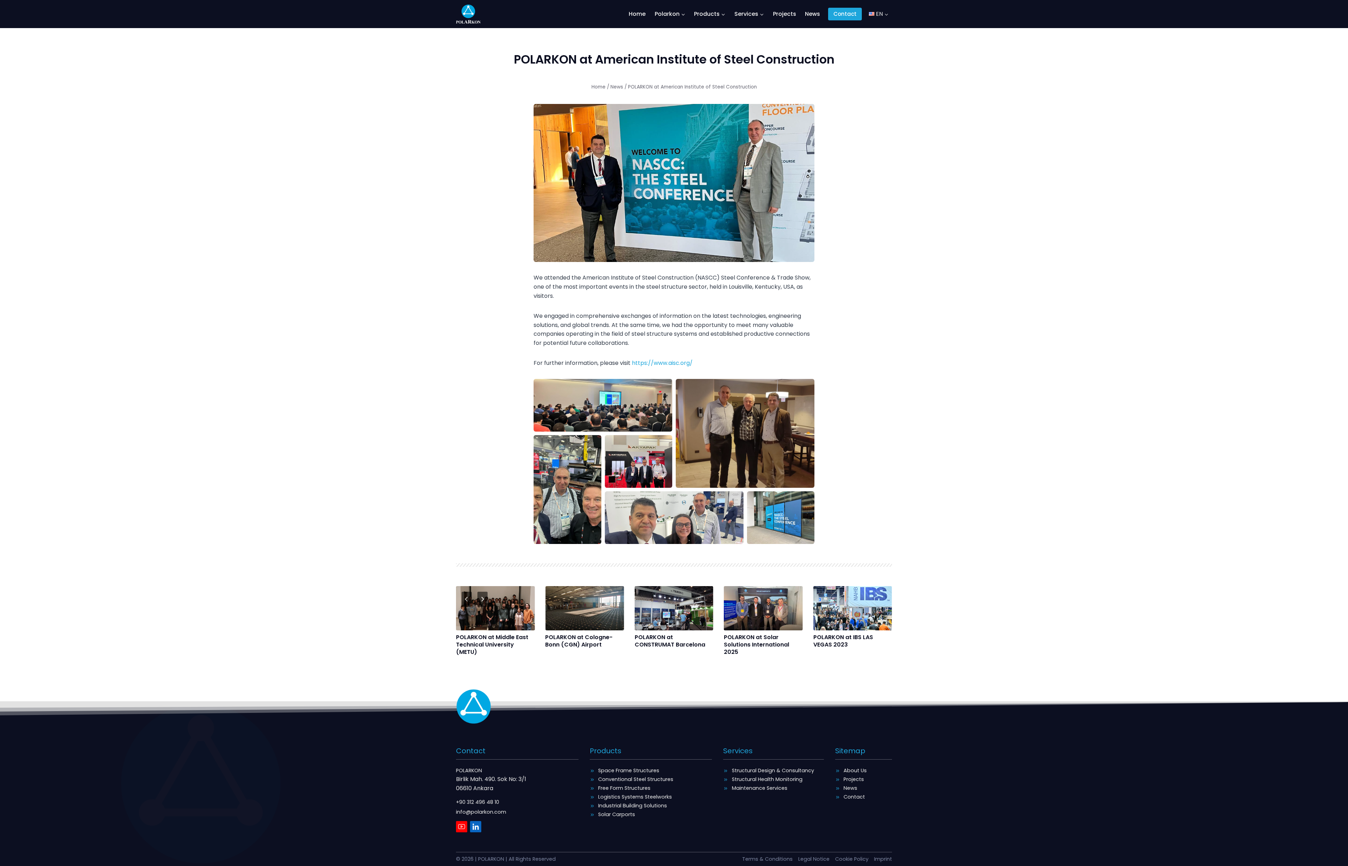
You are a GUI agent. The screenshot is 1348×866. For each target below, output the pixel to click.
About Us (855, 770)
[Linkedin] (475, 826)
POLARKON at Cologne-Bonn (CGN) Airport (579, 641)
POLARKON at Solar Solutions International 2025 (756, 645)
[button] (603, 405)
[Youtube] (461, 826)
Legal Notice (814, 858)
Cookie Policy (851, 858)
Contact (845, 14)
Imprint (883, 858)
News (812, 14)
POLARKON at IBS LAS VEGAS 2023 (843, 641)
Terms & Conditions (767, 858)
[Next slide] (482, 599)
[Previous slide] (467, 599)
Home (637, 14)
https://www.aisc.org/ (662, 363)
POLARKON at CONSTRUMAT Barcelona (670, 641)
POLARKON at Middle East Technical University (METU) (492, 645)
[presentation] (495, 608)
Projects (784, 14)
